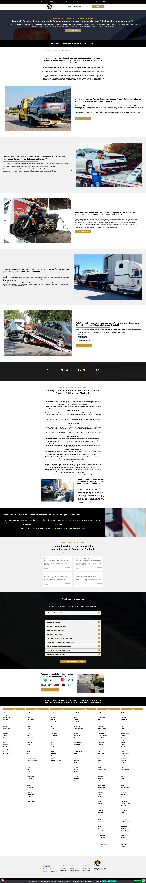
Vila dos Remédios (31, 789)
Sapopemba (76, 765)
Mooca (75, 749)
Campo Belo (100, 721)
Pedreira (99, 814)
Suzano (122, 835)
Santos (122, 812)
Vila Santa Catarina (102, 848)
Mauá (122, 785)
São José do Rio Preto (126, 821)
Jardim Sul (100, 789)
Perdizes (29, 762)
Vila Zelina (76, 783)
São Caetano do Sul (125, 817)
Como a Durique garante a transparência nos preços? (58, 650)
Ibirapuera (100, 760)
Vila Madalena (30, 796)
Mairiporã (123, 780)
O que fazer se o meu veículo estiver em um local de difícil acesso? (61, 642)
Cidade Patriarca (77, 724)
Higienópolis (6, 733)
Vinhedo (123, 846)
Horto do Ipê (100, 758)
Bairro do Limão (53, 715)
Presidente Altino (31, 771)
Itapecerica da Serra (102, 769)
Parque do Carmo (78, 751)
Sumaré (28, 785)
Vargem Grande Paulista (126, 842)
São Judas (100, 824)
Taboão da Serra (30, 787)
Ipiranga (99, 765)
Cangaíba (76, 719)
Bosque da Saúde (101, 717)
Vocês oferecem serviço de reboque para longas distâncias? (60, 638)
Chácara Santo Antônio (103, 735)
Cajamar (123, 735)
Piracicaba (123, 796)
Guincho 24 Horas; (82, 334)
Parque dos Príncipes (31, 758)
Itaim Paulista (77, 735)
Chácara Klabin (101, 737)
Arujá (122, 724)
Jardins (5, 735)
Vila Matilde (76, 778)
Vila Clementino (101, 833)
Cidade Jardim (101, 746)
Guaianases (76, 730)
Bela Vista (5, 719)
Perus (51, 742)
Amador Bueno (30, 721)
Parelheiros (100, 812)
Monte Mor (123, 792)
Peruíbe (123, 794)
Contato (88, 6)
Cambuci (5, 726)
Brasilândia (52, 717)
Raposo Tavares (30, 776)
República (5, 744)
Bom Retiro (5, 721)
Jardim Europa (101, 778)
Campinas (123, 737)
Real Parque (100, 817)
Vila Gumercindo (101, 837)
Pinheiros (29, 765)
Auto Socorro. (81, 342)
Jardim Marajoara (101, 783)
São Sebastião (124, 826)
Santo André (124, 810)
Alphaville (29, 715)
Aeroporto (123, 715)
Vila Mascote (100, 842)
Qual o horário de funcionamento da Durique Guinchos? (59, 612)
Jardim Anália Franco (78, 740)
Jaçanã (52, 728)
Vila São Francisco (31, 801)
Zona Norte (61, 709)
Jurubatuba (100, 792)
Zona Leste (84, 709)
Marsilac (99, 794)
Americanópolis (77, 712)
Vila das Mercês (101, 835)
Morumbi (100, 803)
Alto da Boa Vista (101, 715)
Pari (4, 742)
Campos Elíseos (6, 728)
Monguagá (123, 789)
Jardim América (101, 774)
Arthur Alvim (77, 715)
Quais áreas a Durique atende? (53, 622)
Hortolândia (123, 760)
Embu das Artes (30, 737)
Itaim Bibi (100, 767)
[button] (73, 613)
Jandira (28, 749)
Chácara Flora (101, 733)
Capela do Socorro (102, 728)
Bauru (122, 726)
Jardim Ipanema (101, 780)
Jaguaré (28, 746)
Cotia (28, 735)
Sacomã (99, 819)
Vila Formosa (77, 774)
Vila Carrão (76, 769)
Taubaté (123, 837)
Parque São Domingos (32, 760)
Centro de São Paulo (14, 709)
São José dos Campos (126, 824)
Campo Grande (101, 724)
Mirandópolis (101, 799)
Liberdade (5, 737)
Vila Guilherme (53, 753)
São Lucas (76, 758)
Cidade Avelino (101, 742)
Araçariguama (124, 719)
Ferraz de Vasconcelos (126, 749)
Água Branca (29, 712)
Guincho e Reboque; (82, 336)
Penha (75, 753)
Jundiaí (123, 776)
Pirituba (28, 767)
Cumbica (123, 742)
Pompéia (29, 769)
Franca (122, 751)
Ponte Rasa (76, 755)
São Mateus (76, 760)
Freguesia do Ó (53, 721)
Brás (4, 724)
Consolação (6, 730)
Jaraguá (28, 751)
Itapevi (28, 744)
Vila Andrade (100, 830)
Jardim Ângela (101, 776)
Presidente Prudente (125, 803)
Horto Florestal (53, 724)
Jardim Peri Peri (54, 730)
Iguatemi (76, 733)
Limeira (122, 778)
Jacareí (122, 774)
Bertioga (123, 728)
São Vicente (123, 828)
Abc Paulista (124, 712)
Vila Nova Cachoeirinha (55, 760)
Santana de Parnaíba (31, 783)
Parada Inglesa (53, 740)
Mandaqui (52, 737)
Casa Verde (52, 719)
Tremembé (52, 749)
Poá (122, 799)
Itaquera (76, 737)
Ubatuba (123, 839)
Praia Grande (124, 801)
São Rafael (100, 826)
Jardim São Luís (101, 787)
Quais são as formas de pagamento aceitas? (56, 654)
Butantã (28, 728)
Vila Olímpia (100, 846)
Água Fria (52, 712)
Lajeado (75, 746)
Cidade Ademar (101, 740)
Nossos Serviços (78, 6)
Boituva (123, 730)
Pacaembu (5, 740)
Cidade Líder (77, 721)
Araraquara (123, 721)
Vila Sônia (100, 851)
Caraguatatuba (124, 740)
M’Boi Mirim (100, 796)
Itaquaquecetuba (125, 769)
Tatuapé (76, 767)
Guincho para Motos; (82, 339)
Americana (123, 717)
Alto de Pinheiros (31, 719)
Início (45, 50)
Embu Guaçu (124, 746)
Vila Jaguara (29, 792)
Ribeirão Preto (124, 808)
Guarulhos (123, 758)
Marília (122, 783)
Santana (52, 744)
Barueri (28, 726)
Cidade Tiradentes (78, 726)
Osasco (28, 755)
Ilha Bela (123, 762)
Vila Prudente (77, 780)
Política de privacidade (112, 881)
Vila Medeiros (53, 758)
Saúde (99, 828)
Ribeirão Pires (124, 805)
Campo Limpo (101, 726)
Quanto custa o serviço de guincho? (54, 634)
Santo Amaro (100, 821)
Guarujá (123, 755)
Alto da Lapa (29, 717)
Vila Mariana (100, 839)
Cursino (99, 749)
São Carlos (123, 819)
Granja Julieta (101, 753)
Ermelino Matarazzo (78, 728)
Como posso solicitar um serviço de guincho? (56, 626)
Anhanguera (6, 715)
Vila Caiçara (123, 844)
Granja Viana (29, 742)
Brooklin (99, 719)
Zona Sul (108, 709)
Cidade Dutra (100, 744)
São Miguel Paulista (78, 762)
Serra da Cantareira (125, 830)
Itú (121, 771)
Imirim (51, 726)
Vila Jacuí (76, 776)
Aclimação (5, 712)
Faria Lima (29, 740)
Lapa (28, 753)
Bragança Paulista (125, 733)
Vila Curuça (76, 771)
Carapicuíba (29, 730)
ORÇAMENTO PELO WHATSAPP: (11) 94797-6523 (73, 43)
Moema (99, 801)
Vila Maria (52, 755)
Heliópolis (100, 755)
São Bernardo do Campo (126, 814)
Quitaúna (29, 774)
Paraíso (99, 808)
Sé (3, 751)
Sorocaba (123, 833)
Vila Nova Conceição (102, 844)
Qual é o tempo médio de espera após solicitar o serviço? (59, 646)
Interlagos (100, 762)
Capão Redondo (101, 730)
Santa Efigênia (6, 749)
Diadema (123, 744)
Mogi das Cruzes (125, 787)
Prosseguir (104, 881)
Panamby (100, 805)
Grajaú (99, 751)
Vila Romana (29, 799)
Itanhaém (123, 767)
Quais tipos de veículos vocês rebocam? (55, 630)
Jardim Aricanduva (78, 742)
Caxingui (29, 733)
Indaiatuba (123, 765)
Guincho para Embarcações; (84, 340)
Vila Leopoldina (30, 794)
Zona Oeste (37, 709)
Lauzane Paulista (54, 735)
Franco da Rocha (125, 753)
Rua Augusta (30, 780)
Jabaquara (100, 771)
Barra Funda (29, 724)
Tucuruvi (52, 751)
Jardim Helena (77, 744)
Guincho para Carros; (82, 337)
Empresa (70, 6)
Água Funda (100, 712)
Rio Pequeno (30, 778)
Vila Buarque (6, 753)
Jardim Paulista (101, 785)
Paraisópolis (100, 810)
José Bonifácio (53, 733)
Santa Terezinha (54, 746)
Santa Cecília (6, 746)
